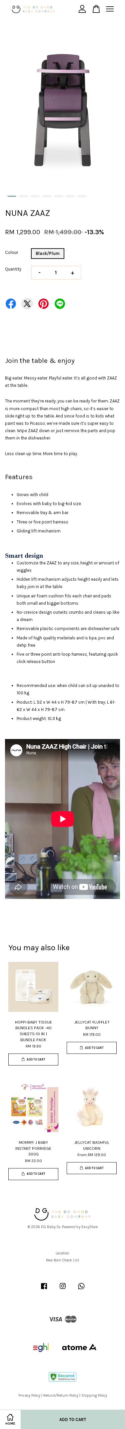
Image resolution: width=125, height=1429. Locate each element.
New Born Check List (62, 1260)
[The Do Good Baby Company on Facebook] (44, 1289)
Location (62, 1253)
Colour (11, 252)
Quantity (13, 269)
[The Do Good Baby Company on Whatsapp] (81, 1289)
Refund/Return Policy (60, 1395)
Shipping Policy (94, 1395)
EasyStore (89, 1227)
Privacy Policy (29, 1395)
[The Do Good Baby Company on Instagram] (62, 1289)
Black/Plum (48, 253)
